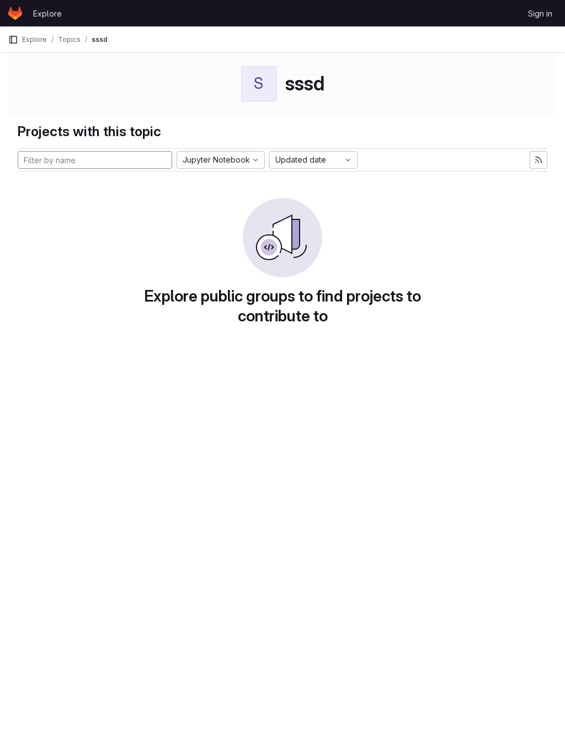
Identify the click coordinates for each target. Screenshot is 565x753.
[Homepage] (15, 13)
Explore (47, 13)
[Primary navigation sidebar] (13, 40)
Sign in (540, 13)
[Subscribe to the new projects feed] (538, 160)
